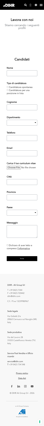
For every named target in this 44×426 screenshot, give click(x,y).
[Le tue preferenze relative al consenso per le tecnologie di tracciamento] (39, 421)
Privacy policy (22, 373)
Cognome (12, 102)
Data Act (22, 378)
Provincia (11, 192)
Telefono (11, 133)
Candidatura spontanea (21, 87)
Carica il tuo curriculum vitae (21, 163)
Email (9, 148)
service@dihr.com (15, 362)
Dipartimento (13, 117)
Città (9, 177)
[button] (36, 5)
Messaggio (12, 223)
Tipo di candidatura (16, 83)
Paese (9, 207)
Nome (10, 68)
